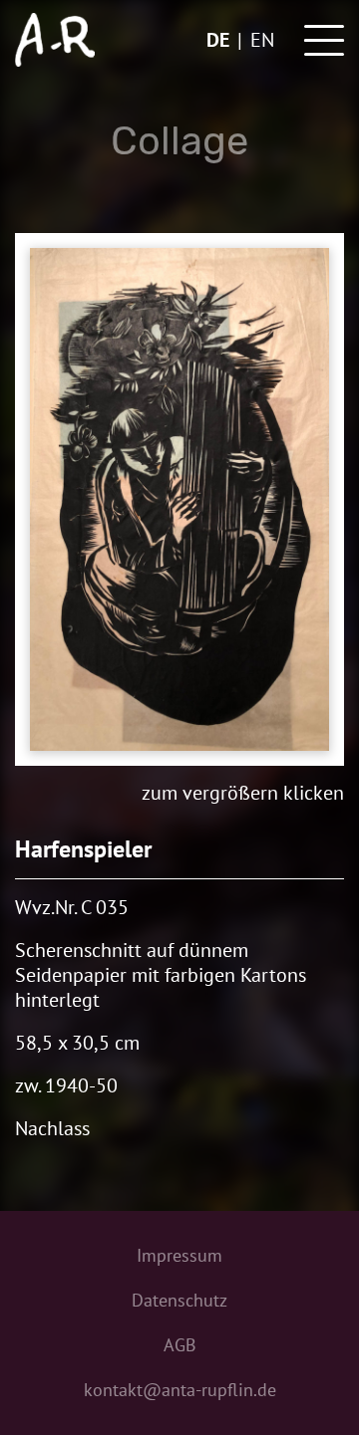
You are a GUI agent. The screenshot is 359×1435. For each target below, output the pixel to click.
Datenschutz (179, 1300)
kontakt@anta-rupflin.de (180, 1389)
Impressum (179, 1255)
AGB (180, 1344)
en (262, 40)
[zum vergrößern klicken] (179, 499)
